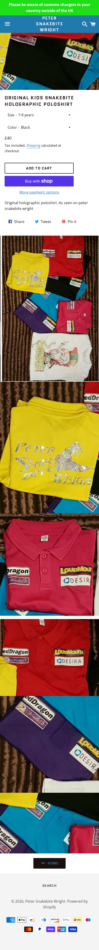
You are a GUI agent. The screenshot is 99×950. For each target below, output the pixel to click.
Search (49, 885)
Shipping (33, 145)
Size (11, 114)
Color (12, 127)
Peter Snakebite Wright (49, 24)
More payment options (39, 192)
